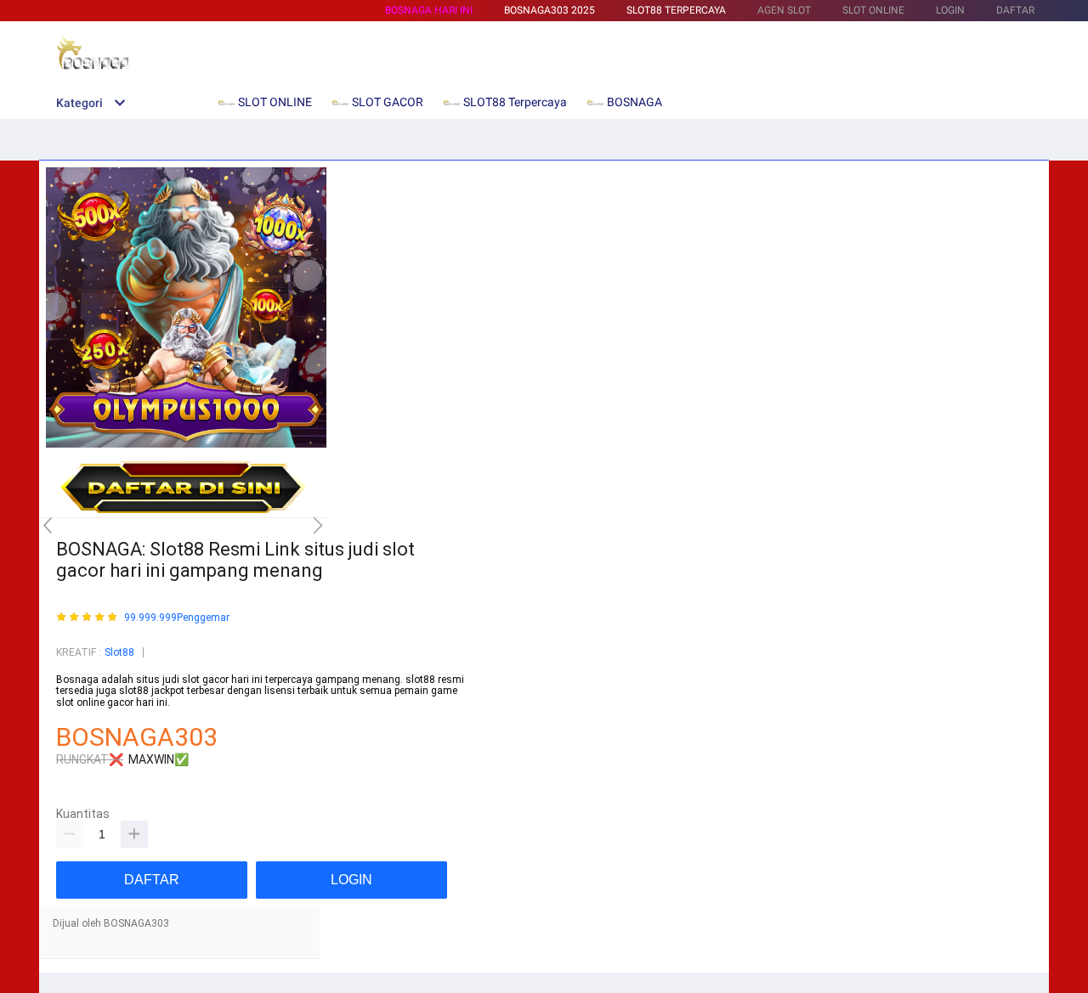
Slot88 (119, 652)
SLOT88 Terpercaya (676, 10)
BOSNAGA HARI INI (429, 10)
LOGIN (950, 10)
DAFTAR (1015, 10)
